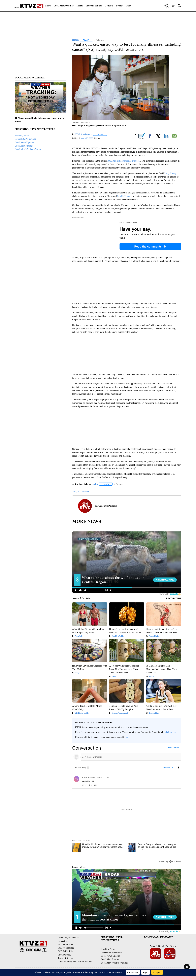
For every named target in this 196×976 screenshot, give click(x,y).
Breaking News (22, 135)
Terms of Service (65, 958)
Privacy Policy (64, 954)
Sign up (176, 748)
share (170, 785)
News (48, 5)
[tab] (81, 767)
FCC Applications (66, 948)
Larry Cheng (170, 173)
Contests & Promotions (25, 139)
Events (119, 5)
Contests (109, 5)
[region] (126, 804)
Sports (79, 5)
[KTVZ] (32, 5)
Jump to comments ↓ (81, 491)
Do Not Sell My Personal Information (75, 961)
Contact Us (63, 941)
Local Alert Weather (63, 5)
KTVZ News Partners (83, 134)
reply (84, 785)
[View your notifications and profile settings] (178, 767)
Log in (169, 748)
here (127, 737)
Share (128, 5)
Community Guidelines (68, 937)
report (176, 785)
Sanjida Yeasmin (124, 196)
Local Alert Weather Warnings (28, 149)
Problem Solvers (94, 5)
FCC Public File (65, 951)
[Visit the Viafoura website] (175, 861)
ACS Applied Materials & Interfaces (123, 161)
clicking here (171, 732)
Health (95, 484)
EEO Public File (65, 944)
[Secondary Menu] (18, 6)
